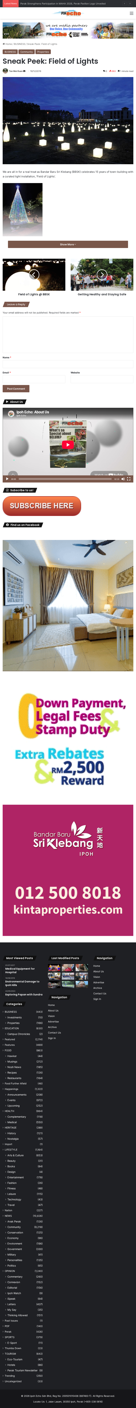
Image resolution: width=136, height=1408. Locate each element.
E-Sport (12, 1342)
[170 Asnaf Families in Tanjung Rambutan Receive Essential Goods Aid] (82, 976)
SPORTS (10, 1337)
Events (11, 1100)
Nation (8, 1210)
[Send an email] (24, 71)
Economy (13, 1238)
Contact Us (54, 1032)
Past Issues (11, 1320)
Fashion (11, 1182)
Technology (14, 1199)
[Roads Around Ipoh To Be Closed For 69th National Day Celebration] (68, 976)
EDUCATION (12, 1028)
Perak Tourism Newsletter (22, 1370)
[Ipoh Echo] (68, 13)
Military (11, 1254)
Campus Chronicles (18, 1033)
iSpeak (11, 1298)
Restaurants (14, 1078)
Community (26, 51)
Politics (11, 1265)
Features (10, 1044)
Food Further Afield (15, 1083)
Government (14, 1249)
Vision (51, 1016)
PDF (7, 1326)
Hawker (12, 1056)
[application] (68, 445)
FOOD (8, 1050)
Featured (10, 1039)
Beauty (11, 1160)
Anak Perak (14, 1221)
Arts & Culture (15, 1155)
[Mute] (123, 479)
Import (8, 1144)
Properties (43, 51)
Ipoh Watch (14, 1293)
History (11, 1133)
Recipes (12, 1072)
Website (75, 372)
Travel (11, 1204)
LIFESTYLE (11, 1149)
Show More (67, 244)
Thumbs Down (13, 1348)
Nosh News (14, 1067)
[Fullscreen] (129, 479)
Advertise (53, 1021)
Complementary (16, 1116)
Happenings (11, 1089)
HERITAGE (10, 1127)
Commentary (14, 1276)
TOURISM (10, 1353)
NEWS (8, 1215)
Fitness (11, 1188)
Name (7, 357)
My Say (11, 1309)
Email (7, 372)
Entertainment (15, 1177)
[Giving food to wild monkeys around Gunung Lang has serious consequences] (68, 984)
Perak (8, 1331)
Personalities (14, 1260)
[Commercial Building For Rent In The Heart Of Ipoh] (82, 984)
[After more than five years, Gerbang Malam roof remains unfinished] (54, 984)
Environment (14, 1243)
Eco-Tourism (14, 1359)
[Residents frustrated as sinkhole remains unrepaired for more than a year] (82, 967)
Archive (52, 1027)
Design (11, 1171)
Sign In (52, 1038)
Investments (14, 1017)
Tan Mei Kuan (16, 71)
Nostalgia (13, 1138)
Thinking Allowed (17, 1315)
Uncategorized (13, 1381)
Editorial (12, 1287)
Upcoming (13, 1105)
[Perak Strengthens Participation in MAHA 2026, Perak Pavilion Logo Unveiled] (54, 976)
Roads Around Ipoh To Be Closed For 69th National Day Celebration (57, 3)
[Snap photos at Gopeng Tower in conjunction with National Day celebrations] (54, 967)
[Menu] (131, 14)
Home (8, 44)
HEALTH (9, 1111)
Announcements (16, 1094)
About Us (53, 1010)
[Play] (7, 479)
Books (11, 1166)
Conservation (15, 1232)
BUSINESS (19, 44)
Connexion (13, 1282)
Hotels (11, 1364)
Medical (12, 1122)
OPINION (10, 1271)
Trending (10, 1375)
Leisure (11, 1193)
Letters (11, 1304)
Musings (12, 1061)
